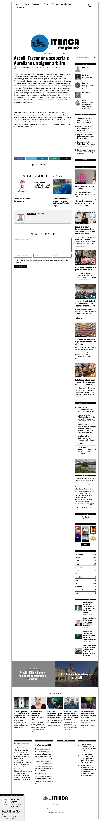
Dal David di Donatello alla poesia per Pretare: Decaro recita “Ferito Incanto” (87, 451)
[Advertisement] (55, 22)
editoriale (49, 756)
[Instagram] (91, 5)
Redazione (85, 83)
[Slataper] (78, 103)
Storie (27, 4)
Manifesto (57, 812)
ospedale (47, 768)
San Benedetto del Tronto (43, 778)
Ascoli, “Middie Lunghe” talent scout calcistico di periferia (42, 185)
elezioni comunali (42, 759)
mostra (40, 768)
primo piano (37, 776)
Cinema (41, 754)
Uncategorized (79, 590)
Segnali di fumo (79, 577)
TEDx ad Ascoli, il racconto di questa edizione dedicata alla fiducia (85, 341)
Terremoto (41, 784)
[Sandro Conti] (78, 69)
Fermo (47, 759)
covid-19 (45, 756)
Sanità (37, 781)
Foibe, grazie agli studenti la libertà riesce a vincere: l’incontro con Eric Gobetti (85, 303)
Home (17, 4)
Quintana (42, 776)
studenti (51, 781)
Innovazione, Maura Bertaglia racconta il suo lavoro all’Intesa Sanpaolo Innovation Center (85, 230)
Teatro (36, 784)
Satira (76, 574)
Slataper (84, 101)
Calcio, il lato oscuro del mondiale (22, 199)
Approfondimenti (67, 4)
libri (40, 766)
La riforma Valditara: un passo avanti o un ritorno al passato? (86, 410)
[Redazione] (78, 85)
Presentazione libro (41, 773)
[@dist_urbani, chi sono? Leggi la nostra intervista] (85, 530)
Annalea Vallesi (82, 424)
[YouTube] (90, 7)
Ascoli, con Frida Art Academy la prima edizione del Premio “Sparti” (61, 202)
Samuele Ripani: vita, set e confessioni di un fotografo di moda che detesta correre (85, 120)
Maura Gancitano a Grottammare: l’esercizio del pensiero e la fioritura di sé (86, 128)
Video (76, 593)
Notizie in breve (79, 567)
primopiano (50, 774)
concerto (41, 756)
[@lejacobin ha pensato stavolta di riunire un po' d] (77, 530)
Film (36, 761)
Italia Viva (46, 763)
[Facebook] (88, 5)
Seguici (85, 544)
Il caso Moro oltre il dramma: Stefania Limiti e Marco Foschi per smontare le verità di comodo (86, 144)
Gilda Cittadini (82, 407)
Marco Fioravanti (45, 766)
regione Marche (47, 776)
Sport (37, 67)
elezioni (36, 759)
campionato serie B (40, 751)
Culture (77, 561)
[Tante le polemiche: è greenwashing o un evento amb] (85, 537)
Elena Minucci (86, 93)
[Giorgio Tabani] (78, 77)
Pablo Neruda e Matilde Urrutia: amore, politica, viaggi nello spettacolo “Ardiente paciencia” (86, 419)
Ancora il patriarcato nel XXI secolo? (84, 187)
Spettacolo (44, 781)
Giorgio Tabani (86, 75)
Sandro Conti (22, 67)
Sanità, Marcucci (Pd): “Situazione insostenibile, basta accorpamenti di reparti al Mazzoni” (86, 441)
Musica (44, 768)
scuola (41, 781)
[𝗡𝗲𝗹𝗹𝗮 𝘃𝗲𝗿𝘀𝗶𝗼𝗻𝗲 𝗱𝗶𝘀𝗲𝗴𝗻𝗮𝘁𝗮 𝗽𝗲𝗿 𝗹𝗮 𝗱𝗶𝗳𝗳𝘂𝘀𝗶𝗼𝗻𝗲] (93, 537)
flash (42, 761)
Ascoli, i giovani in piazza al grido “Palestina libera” (85, 268)
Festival (50, 758)
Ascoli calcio (43, 164)
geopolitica (37, 763)
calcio (50, 164)
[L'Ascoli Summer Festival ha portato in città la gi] (77, 537)
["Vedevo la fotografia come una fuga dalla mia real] (93, 530)
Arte (36, 745)
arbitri (35, 164)
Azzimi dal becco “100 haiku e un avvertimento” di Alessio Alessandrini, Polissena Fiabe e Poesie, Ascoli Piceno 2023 (87, 429)
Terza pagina (36, 4)
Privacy (62, 812)
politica (43, 770)
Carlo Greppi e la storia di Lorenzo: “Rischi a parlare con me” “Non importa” (85, 382)
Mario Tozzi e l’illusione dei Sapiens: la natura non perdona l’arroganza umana (85, 136)
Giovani (46, 4)
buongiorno (43, 749)
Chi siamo (51, 812)
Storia (48, 781)
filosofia (38, 761)
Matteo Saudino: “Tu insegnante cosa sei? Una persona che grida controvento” (86, 152)
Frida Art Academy (47, 761)
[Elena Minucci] (78, 95)
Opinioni (55, 4)
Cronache (18, 7)
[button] (94, 57)
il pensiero (42, 763)
